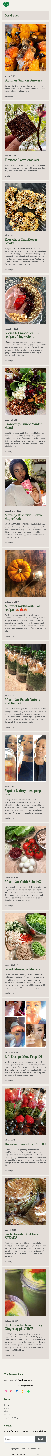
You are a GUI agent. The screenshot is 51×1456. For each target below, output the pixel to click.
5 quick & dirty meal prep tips (23, 792)
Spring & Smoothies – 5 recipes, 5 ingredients (22, 334)
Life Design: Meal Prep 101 (23, 1057)
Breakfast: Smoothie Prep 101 (25, 1144)
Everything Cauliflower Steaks (21, 241)
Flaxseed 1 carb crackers (22, 160)
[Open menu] (47, 2)
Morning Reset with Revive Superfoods (24, 516)
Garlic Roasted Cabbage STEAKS (22, 1236)
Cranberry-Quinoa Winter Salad (23, 425)
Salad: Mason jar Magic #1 (23, 969)
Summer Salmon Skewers (23, 80)
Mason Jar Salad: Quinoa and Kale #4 (22, 701)
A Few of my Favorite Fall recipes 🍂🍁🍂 (23, 608)
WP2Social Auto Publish (17, 1455)
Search (40, 1439)
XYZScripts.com (36, 1455)
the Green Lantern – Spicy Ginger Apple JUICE (23, 1327)
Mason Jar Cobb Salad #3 (23, 882)
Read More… (10, 96)
